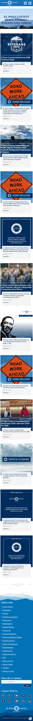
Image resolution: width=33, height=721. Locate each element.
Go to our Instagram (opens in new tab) (23, 702)
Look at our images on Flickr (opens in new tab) (30, 696)
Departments (7, 624)
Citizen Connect (8, 671)
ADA (4, 658)
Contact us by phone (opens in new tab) (10, 696)
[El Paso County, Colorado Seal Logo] (16, 709)
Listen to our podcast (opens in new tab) (23, 696)
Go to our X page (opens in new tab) (10, 702)
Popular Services (9, 641)
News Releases (8, 647)
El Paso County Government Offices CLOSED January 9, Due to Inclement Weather (15, 476)
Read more (6, 71)
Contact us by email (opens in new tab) (16, 696)
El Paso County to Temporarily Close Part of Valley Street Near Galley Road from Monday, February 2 (16, 203)
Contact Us (7, 630)
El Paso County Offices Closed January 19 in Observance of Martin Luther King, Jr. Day (16, 341)
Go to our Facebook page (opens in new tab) (3, 702)
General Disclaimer (9, 634)
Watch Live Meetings (10, 644)
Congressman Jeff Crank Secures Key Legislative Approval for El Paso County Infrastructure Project (16, 521)
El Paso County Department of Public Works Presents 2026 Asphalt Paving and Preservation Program (15, 157)
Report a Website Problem (12, 637)
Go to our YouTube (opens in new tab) (16, 702)
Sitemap (6, 668)
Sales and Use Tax (9, 654)
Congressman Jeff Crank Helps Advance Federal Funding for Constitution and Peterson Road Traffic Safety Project (16, 249)
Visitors (5, 613)
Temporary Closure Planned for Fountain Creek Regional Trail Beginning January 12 (13, 567)
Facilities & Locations (10, 617)
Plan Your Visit (8, 661)
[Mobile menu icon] (29, 3)
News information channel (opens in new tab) (3, 696)
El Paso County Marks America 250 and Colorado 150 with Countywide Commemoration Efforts (16, 295)
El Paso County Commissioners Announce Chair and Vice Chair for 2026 (16, 431)
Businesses (7, 610)
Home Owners (8, 607)
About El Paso (8, 664)
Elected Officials (8, 627)
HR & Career (7, 620)
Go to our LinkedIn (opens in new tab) (30, 702)
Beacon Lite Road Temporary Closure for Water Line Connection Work (15, 386)
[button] (25, 3)
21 (29, 584)
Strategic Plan (8, 651)
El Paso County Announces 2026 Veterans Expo (13, 65)
